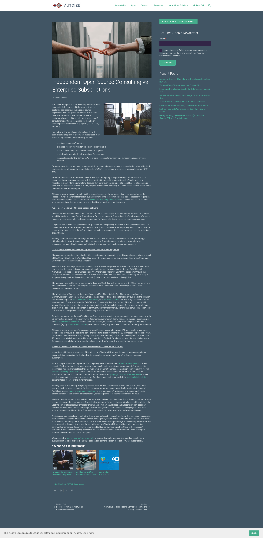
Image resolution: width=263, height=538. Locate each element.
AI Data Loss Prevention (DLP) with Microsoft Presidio (182, 102)
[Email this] (55, 490)
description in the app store (67, 322)
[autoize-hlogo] (66, 5)
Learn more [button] (88, 533)
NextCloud (59, 484)
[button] (137, 5)
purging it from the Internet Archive (125, 374)
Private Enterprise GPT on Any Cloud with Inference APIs (183, 105)
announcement (79, 300)
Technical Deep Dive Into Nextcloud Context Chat (180, 85)
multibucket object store (137, 377)
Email (162, 38)
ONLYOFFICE (68, 484)
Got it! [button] (254, 533)
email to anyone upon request (65, 372)
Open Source (79, 484)
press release (92, 300)
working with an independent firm (104, 199)
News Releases (61, 98)
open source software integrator (81, 438)
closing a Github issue (77, 324)
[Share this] (61, 490)
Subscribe (167, 63)
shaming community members (82, 391)
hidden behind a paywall (129, 363)
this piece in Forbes (111, 300)
